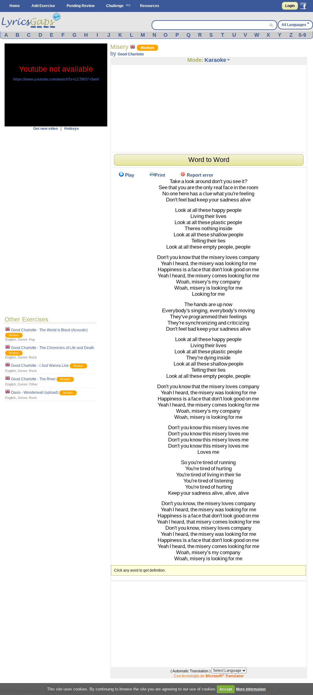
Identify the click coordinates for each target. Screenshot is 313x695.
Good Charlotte (131, 54)
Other (33, 384)
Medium (14, 335)
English (10, 339)
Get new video (45, 128)
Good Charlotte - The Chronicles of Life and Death (52, 348)
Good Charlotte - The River (33, 379)
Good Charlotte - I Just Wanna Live (40, 365)
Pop (32, 339)
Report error (200, 175)
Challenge (114, 6)
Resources (149, 6)
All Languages (294, 25)
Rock (33, 357)
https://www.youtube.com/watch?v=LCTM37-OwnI (56, 79)
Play (129, 175)
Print (160, 175)
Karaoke (215, 60)
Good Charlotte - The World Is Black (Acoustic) (49, 330)
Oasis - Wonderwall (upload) (34, 392)
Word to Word (208, 159)
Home (14, 6)
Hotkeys (71, 128)
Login (290, 6)
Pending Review (80, 6)
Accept (225, 689)
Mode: (195, 60)
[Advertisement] (56, 222)
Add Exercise (43, 6)
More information (251, 689)
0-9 (302, 35)
